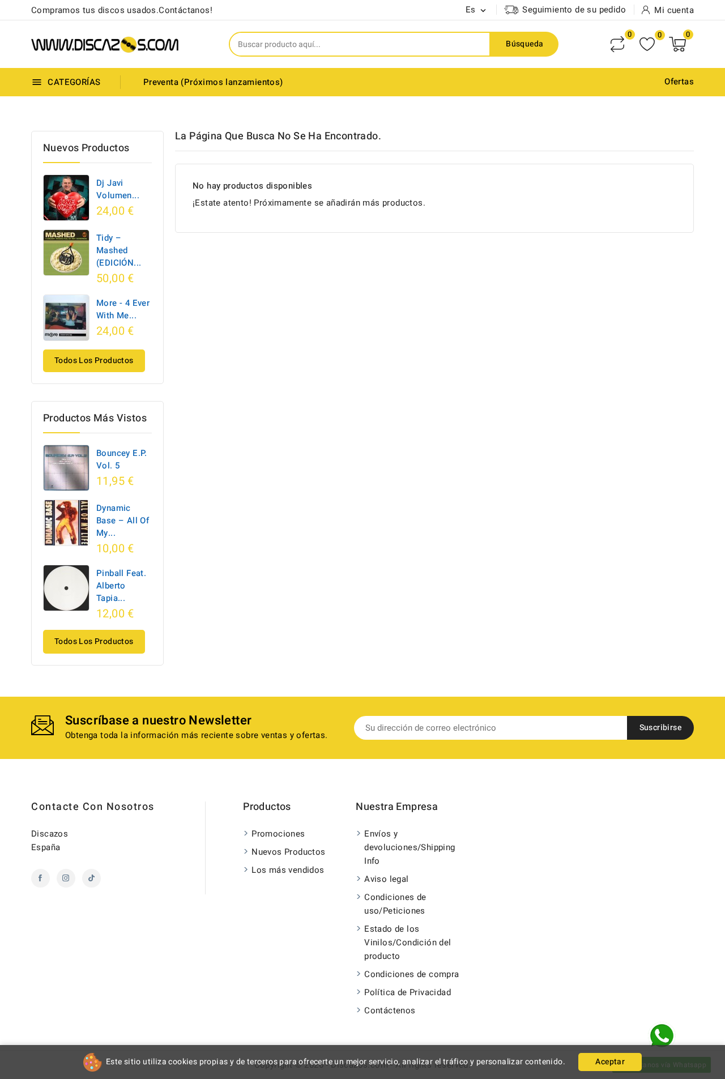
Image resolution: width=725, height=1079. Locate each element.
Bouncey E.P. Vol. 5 (121, 459)
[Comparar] (617, 44)
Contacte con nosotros (93, 806)
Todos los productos (94, 360)
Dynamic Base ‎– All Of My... (122, 520)
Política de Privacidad (407, 992)
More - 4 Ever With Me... (123, 309)
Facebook (40, 878)
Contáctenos (389, 1010)
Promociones (278, 834)
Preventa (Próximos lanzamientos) (213, 82)
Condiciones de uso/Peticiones (395, 904)
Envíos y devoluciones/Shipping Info (409, 847)
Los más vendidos (287, 870)
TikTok (91, 878)
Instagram (66, 878)
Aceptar (610, 1062)
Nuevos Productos (288, 852)
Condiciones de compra (411, 974)
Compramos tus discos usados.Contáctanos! (121, 10)
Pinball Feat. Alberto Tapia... (121, 585)
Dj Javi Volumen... (117, 189)
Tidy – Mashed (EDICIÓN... (118, 250)
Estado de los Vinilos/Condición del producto (407, 942)
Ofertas (679, 81)
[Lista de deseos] (647, 44)
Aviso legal (386, 879)
